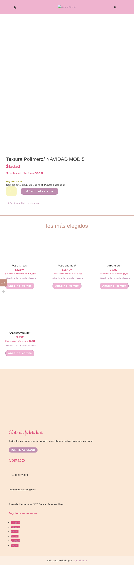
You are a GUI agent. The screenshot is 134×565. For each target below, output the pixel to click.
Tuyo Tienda (79, 560)
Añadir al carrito (39, 191)
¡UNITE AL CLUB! (23, 449)
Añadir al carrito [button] (20, 285)
